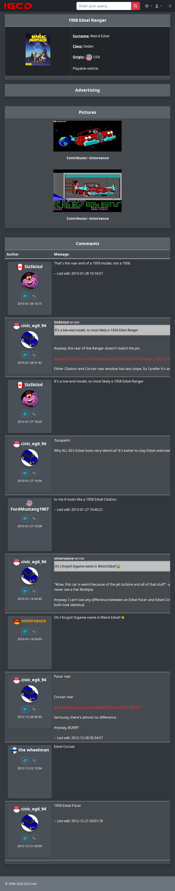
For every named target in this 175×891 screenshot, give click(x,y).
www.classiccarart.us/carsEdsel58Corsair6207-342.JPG (97, 707)
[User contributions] (25, 296)
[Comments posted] (34, 296)
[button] (148, 6)
